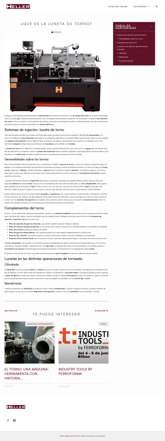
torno (8, 115)
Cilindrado (123, 53)
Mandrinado (123, 57)
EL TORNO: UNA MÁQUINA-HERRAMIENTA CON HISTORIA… (26, 373)
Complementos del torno (127, 42)
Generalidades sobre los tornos (131, 39)
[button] (156, 6)
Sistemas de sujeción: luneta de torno (131, 35)
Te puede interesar (126, 61)
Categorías (140, 6)
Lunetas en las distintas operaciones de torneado (132, 47)
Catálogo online (118, 6)
